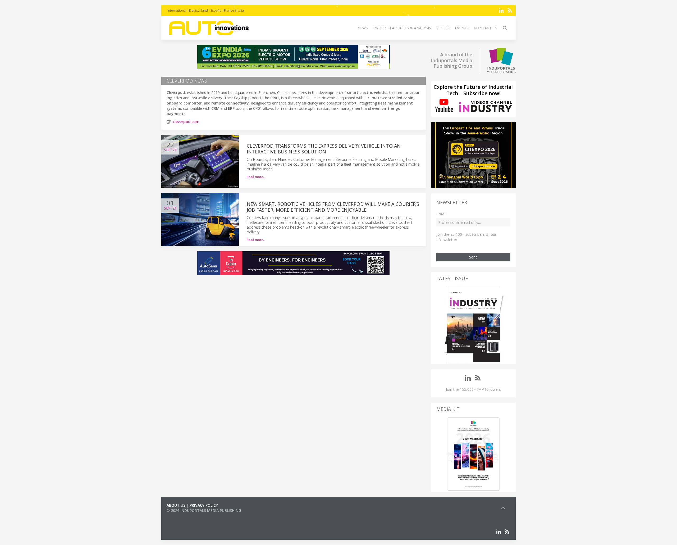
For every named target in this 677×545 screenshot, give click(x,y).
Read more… (256, 177)
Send (473, 257)
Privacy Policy (204, 505)
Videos (443, 27)
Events (462, 27)
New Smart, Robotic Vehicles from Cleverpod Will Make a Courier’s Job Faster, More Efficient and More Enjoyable (333, 207)
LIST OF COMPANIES (185, 515)
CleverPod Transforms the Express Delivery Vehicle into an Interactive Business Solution (324, 149)
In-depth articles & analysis (402, 27)
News (362, 27)
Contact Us (485, 27)
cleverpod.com (186, 121)
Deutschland (198, 10)
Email (441, 213)
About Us (176, 505)
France (229, 10)
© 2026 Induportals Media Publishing (204, 510)
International (176, 10)
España (216, 10)
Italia (240, 10)
